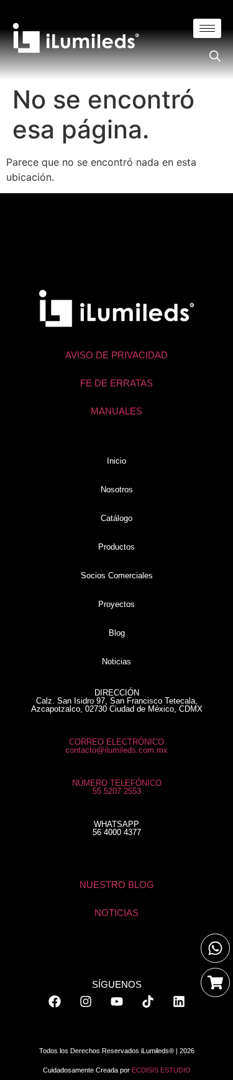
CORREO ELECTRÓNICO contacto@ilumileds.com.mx (116, 746)
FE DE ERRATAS (116, 383)
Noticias (116, 661)
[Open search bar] (215, 55)
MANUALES (116, 411)
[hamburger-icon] (207, 28)
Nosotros (117, 489)
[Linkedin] (179, 1001)
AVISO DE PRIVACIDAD (116, 355)
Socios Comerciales (117, 575)
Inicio (116, 461)
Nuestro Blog (117, 884)
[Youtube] (117, 1001)
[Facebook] (54, 1001)
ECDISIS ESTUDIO (161, 1070)
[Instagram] (86, 1001)
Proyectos (116, 604)
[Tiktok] (148, 1001)
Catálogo (116, 518)
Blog (117, 633)
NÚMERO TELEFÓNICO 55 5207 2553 (117, 787)
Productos (116, 547)
